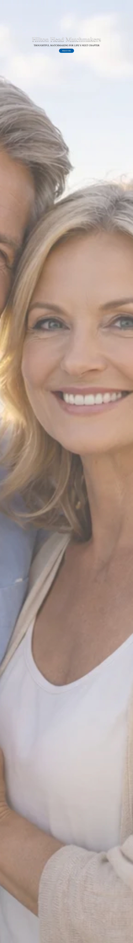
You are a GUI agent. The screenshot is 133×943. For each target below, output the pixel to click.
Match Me (66, 50)
